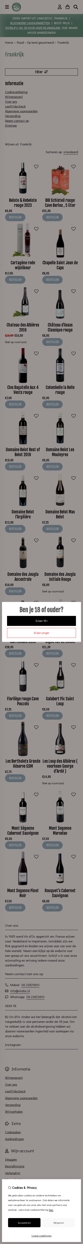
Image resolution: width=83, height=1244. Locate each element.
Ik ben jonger (41, 633)
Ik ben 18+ (41, 621)
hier (51, 1209)
